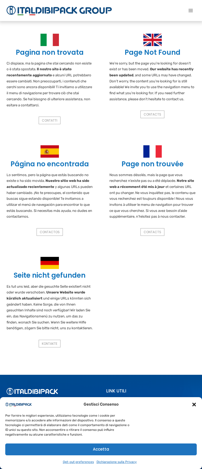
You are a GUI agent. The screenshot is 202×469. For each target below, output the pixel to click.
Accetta (101, 449)
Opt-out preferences (78, 462)
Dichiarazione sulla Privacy (117, 462)
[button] (194, 404)
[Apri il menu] (190, 10)
